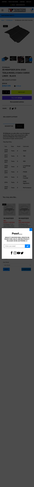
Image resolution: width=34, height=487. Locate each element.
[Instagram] (15, 252)
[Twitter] (22, 252)
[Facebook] (11, 252)
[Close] (30, 229)
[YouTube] (18, 252)
